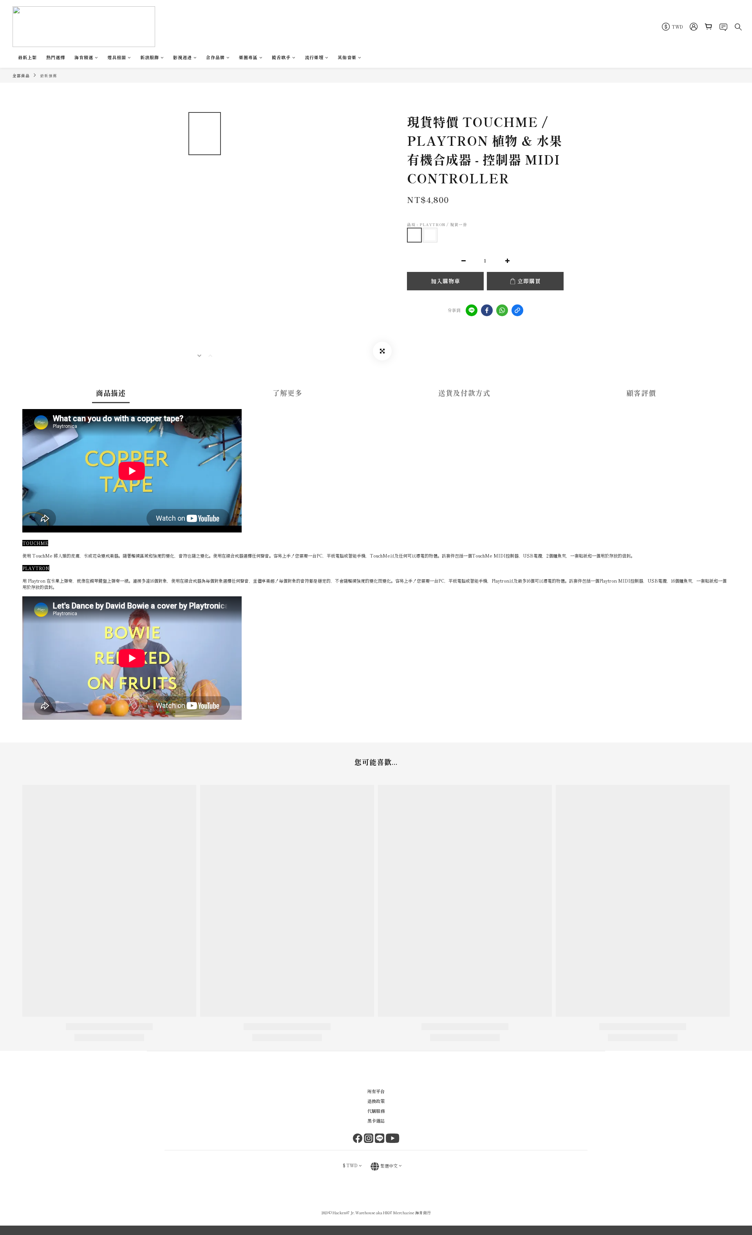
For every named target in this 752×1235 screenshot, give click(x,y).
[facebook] (487, 310)
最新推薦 (48, 75)
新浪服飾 (149, 57)
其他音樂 (347, 57)
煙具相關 (116, 57)
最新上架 (27, 57)
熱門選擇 (55, 57)
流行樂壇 (314, 57)
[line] (471, 310)
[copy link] (517, 310)
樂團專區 (248, 57)
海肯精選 (83, 57)
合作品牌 (215, 57)
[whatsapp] (502, 310)
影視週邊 (182, 57)
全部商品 (21, 75)
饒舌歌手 (281, 57)
